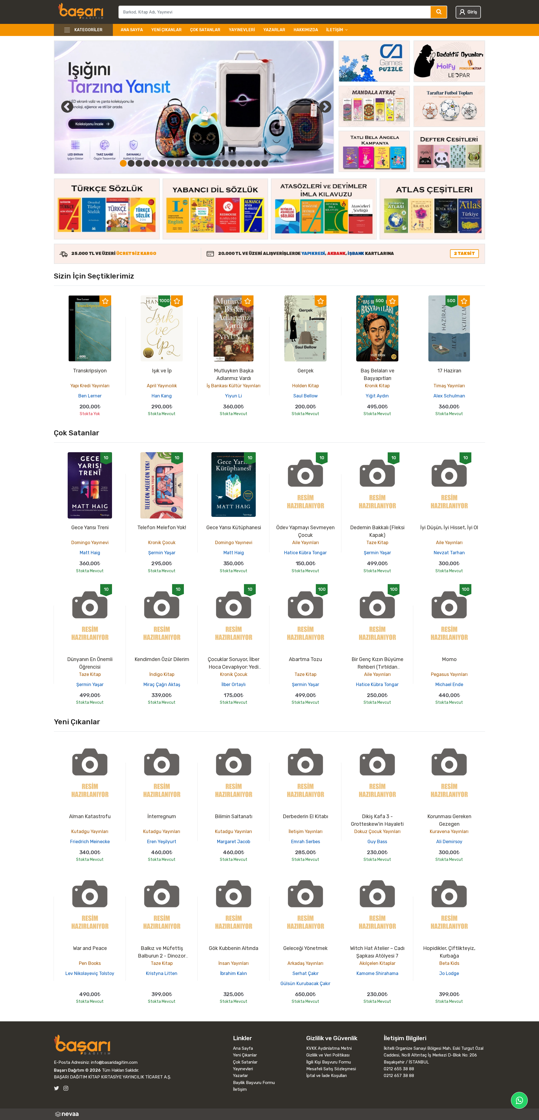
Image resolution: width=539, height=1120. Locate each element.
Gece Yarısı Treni (90, 527)
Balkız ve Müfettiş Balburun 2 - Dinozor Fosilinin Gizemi (162, 956)
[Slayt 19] (264, 163)
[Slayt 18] (256, 163)
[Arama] (439, 12)
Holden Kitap (305, 385)
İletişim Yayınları (306, 831)
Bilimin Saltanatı (233, 816)
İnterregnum (161, 816)
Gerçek (306, 371)
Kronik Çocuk (161, 542)
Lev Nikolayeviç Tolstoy (89, 973)
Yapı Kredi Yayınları (89, 385)
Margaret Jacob (233, 841)
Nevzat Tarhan (449, 552)
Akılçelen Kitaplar (377, 963)
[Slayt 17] (249, 163)
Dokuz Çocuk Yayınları (377, 831)
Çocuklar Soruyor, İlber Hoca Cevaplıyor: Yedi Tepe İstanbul (233, 667)
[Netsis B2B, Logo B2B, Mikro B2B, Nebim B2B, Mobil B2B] (269, 1114)
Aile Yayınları (305, 542)
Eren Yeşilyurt (161, 841)
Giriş (472, 12)
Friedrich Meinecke (90, 841)
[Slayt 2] (131, 163)
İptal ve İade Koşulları (326, 1075)
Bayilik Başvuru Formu (254, 1082)
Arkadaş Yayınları (305, 963)
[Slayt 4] (146, 163)
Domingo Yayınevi (90, 542)
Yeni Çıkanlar (166, 30)
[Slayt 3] (139, 163)
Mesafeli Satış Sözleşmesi (331, 1068)
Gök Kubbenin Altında (233, 948)
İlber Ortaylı (233, 684)
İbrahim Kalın (233, 973)
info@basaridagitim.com (114, 1062)
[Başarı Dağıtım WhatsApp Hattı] (519, 1100)
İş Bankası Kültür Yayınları (234, 385)
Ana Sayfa (132, 30)
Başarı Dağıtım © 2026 (77, 1070)
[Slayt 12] (209, 163)
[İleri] (325, 106)
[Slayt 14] (225, 163)
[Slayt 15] (233, 163)
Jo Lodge (449, 973)
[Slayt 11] (201, 163)
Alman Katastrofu (90, 816)
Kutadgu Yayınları (89, 831)
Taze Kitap (377, 542)
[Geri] (61, 106)
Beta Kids (449, 963)
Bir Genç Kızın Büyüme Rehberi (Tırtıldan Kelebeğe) (377, 667)
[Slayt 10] (194, 163)
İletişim (240, 1089)
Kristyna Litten (161, 973)
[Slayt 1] (123, 163)
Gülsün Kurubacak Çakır (305, 983)
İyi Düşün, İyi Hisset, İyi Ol (449, 527)
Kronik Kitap (377, 385)
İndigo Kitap (161, 674)
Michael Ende (449, 684)
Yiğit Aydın (377, 396)
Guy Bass (377, 841)
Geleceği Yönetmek (305, 948)
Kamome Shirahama (377, 973)
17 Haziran (449, 371)
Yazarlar (274, 30)
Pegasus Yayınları (449, 674)
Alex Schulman (449, 396)
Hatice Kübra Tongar (305, 552)
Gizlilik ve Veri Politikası (328, 1055)
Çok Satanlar (205, 30)
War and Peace (90, 948)
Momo (449, 659)
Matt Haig (90, 552)
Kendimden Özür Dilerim (161, 659)
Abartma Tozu (305, 659)
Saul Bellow (305, 396)
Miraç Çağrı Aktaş (161, 684)
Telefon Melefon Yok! (161, 527)
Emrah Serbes (305, 841)
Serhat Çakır (306, 973)
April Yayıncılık (162, 385)
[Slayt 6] (162, 163)
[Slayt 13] (217, 163)
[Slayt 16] (241, 163)
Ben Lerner (90, 396)
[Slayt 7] (170, 163)
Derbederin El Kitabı (305, 816)
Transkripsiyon (90, 371)
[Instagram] (65, 1088)
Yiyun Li (233, 396)
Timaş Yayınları (449, 385)
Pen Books (90, 963)
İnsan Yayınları (233, 963)
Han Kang (162, 396)
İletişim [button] (334, 30)
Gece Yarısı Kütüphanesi (233, 527)
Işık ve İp (162, 371)
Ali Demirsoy (449, 841)
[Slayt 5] (154, 163)
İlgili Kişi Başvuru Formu (328, 1062)
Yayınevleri (242, 30)
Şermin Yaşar (161, 552)
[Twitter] (56, 1088)
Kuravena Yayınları (449, 831)
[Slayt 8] (178, 163)
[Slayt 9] (186, 163)
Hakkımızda (306, 30)
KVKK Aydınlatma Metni (329, 1048)
